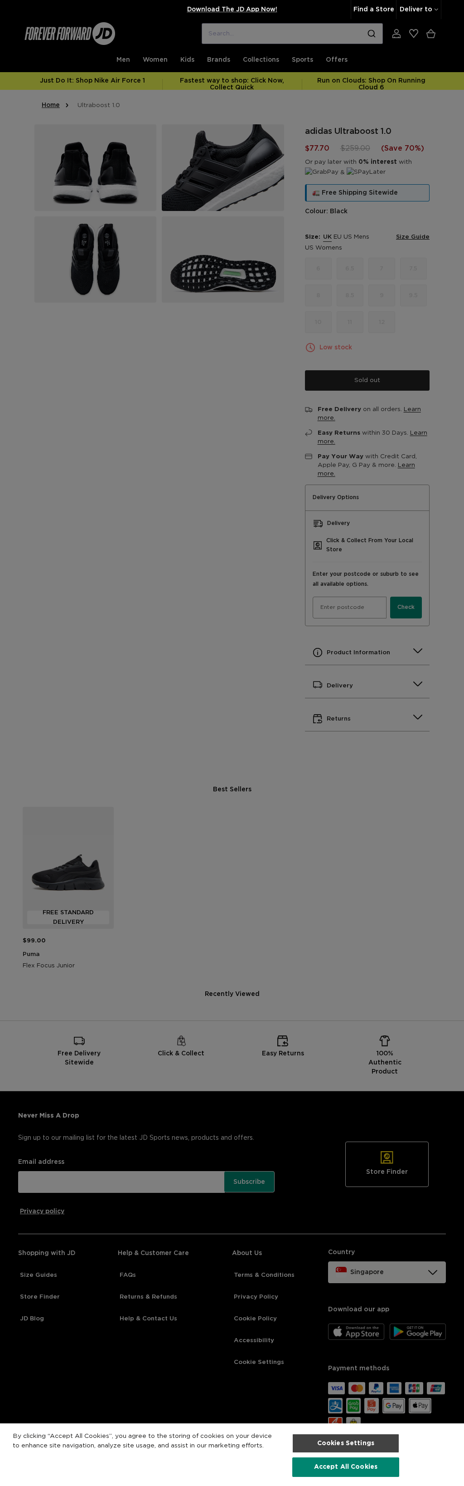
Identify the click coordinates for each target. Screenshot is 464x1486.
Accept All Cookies (346, 1467)
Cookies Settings (345, 1443)
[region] (232, 1454)
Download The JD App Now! (232, 9)
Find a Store (373, 9)
